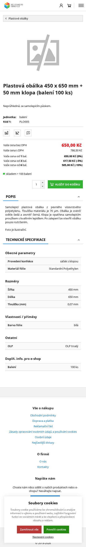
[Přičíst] (42, 182)
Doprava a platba (43, 421)
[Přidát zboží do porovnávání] (6, 133)
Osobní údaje (43, 437)
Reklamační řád (43, 426)
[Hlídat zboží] (17, 133)
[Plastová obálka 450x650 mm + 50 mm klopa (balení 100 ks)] (43, 52)
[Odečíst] (42, 186)
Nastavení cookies (43, 536)
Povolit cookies (56, 529)
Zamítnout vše (29, 529)
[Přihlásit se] (61, 5)
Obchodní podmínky (43, 415)
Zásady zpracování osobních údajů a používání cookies (43, 432)
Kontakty (43, 467)
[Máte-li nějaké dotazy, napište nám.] (28, 133)
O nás (43, 461)
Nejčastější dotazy (43, 442)
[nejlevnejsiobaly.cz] (14, 5)
